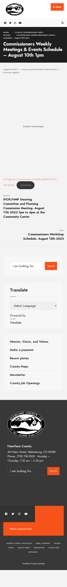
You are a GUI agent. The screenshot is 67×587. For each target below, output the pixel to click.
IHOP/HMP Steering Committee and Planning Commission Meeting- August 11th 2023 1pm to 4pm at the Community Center (24, 206)
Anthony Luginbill (11, 72)
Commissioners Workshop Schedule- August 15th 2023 (43, 235)
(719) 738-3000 (26, 456)
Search (51, 266)
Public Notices (50, 69)
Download (25, 185)
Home (6, 32)
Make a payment (22, 350)
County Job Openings (25, 383)
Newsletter (17, 375)
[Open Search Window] (62, 23)
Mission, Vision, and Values (29, 341)
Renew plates (19, 358)
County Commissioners (26, 32)
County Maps (19, 366)
